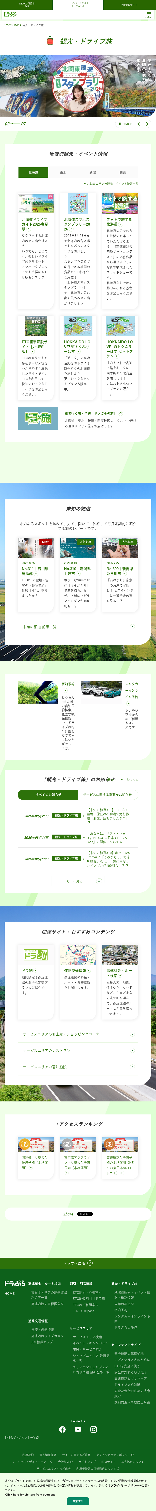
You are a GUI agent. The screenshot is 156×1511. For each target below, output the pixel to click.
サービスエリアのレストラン (46, 1050)
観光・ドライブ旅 (124, 1283)
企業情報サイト (129, 5)
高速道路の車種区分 (46, 1304)
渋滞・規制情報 (42, 1329)
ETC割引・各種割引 (87, 1292)
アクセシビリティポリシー (113, 1454)
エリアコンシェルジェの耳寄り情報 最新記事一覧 (91, 1369)
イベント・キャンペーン (90, 1343)
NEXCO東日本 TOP (28, 5)
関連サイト (108, 1461)
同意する (78, 1501)
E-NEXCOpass (83, 1311)
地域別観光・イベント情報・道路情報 (132, 1295)
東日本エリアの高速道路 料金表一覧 (49, 1295)
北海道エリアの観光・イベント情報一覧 (112, 183)
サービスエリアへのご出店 (54, 1468)
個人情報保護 (47, 1454)
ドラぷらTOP (11, 25)
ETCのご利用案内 (86, 1305)
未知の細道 (122, 1304)
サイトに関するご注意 (76, 1454)
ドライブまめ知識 (127, 1384)
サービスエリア (81, 1328)
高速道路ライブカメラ (47, 1336)
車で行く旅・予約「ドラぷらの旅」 (91, 413)
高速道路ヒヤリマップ (130, 1378)
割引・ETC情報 (81, 1283)
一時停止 (127, 124)
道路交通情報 (38, 1321)
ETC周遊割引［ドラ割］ (90, 1298)
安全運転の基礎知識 (129, 1353)
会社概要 (63, 1461)
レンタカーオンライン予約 (132, 1319)
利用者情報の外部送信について (96, 1468)
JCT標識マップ (42, 1342)
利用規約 (28, 1454)
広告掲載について (132, 1461)
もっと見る (74, 881)
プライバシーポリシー (124, 1485)
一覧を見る (131, 779)
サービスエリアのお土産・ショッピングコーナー (63, 1034)
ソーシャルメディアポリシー (30, 1461)
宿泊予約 (120, 1310)
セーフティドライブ (126, 1345)
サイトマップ (87, 1461)
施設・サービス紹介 (87, 1349)
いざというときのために (132, 1359)
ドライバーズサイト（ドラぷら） (78, 4)
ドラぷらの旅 (124, 1327)
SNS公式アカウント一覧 (20, 1437)
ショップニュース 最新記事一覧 (91, 1358)
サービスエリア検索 (87, 1337)
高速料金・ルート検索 (44, 1283)
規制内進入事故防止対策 (132, 1402)
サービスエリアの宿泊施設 (45, 1067)
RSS (113, 779)
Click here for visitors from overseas (30, 1494)
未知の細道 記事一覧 (40, 627)
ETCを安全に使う (127, 1366)
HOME (10, 1293)
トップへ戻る (74, 1263)
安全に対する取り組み (130, 1372)
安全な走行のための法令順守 (132, 1393)
